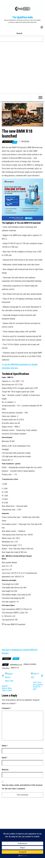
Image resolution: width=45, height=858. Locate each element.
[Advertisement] (22, 68)
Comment (6, 708)
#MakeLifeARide (29, 664)
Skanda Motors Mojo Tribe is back (7, 688)
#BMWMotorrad (16, 665)
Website (5, 769)
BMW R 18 (14, 668)
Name (5, 746)
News (15, 659)
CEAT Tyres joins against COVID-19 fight (38, 685)
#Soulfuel (5, 668)
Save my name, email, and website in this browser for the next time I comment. (22, 787)
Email (4, 757)
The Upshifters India (22, 17)
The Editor (25, 142)
